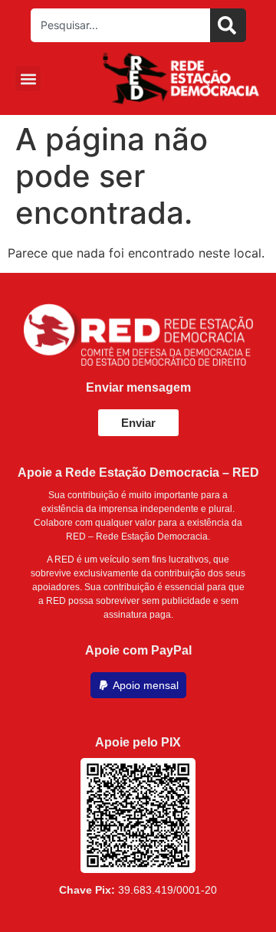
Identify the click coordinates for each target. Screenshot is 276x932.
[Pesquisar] (228, 25)
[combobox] (120, 25)
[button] (28, 78)
